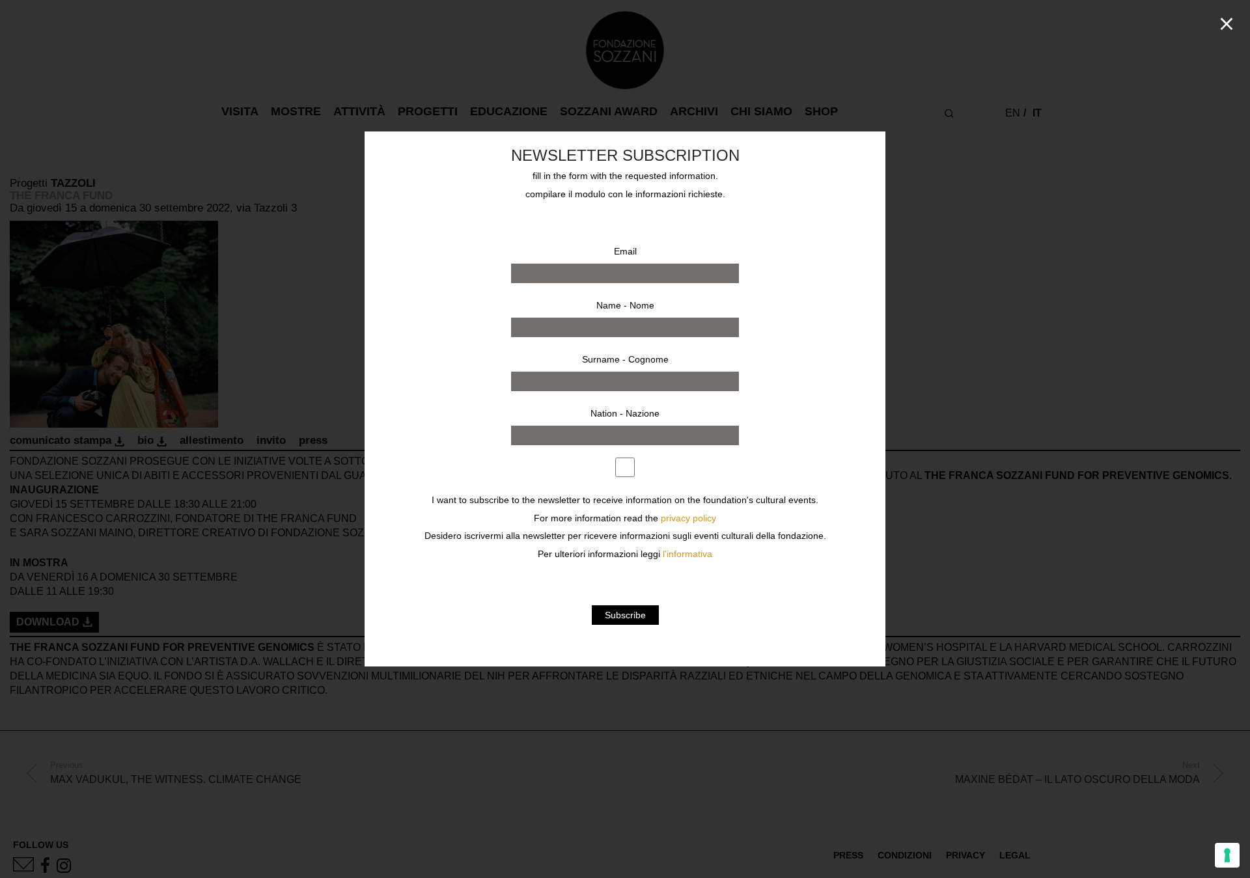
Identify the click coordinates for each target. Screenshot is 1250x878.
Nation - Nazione (625, 413)
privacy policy (688, 518)
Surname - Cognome (625, 359)
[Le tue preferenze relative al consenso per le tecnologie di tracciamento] (1227, 855)
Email (625, 251)
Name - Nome (625, 305)
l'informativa (687, 554)
